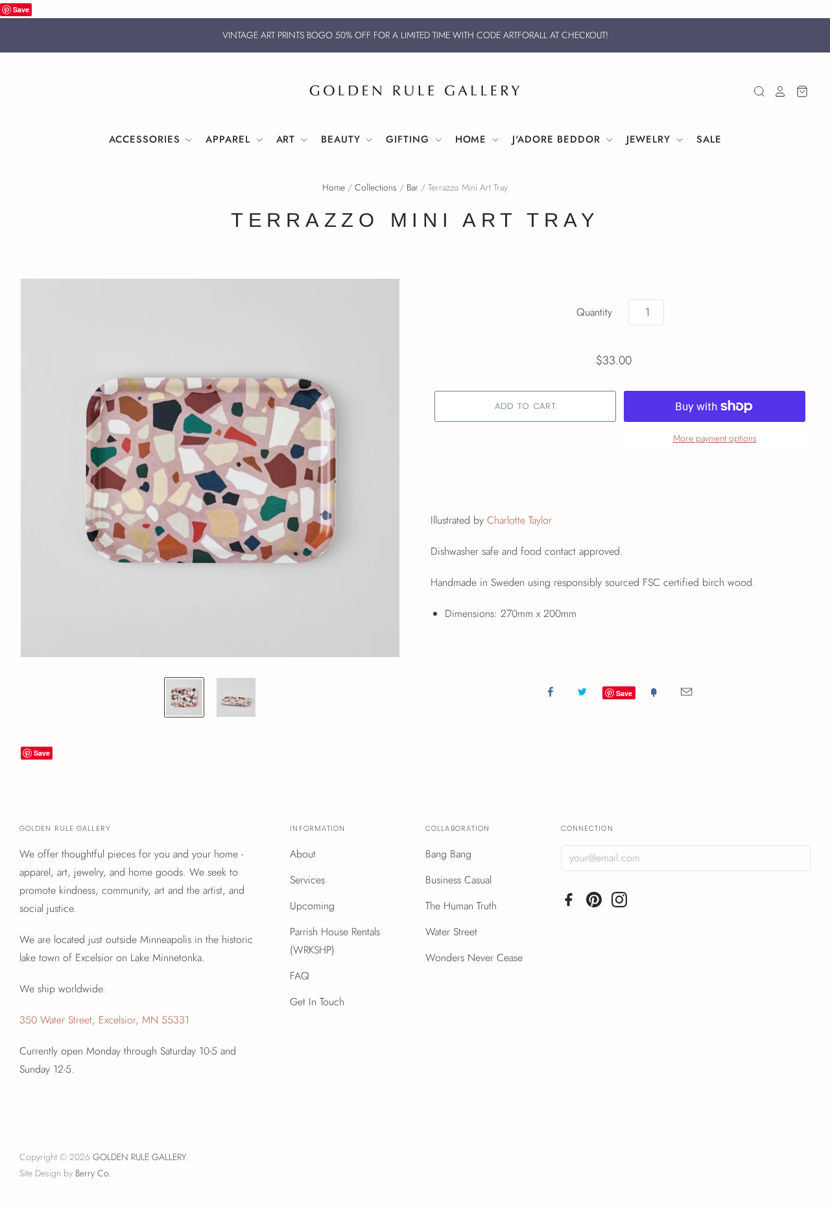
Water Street (451, 931)
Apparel (230, 139)
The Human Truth (461, 905)
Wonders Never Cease (474, 957)
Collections (376, 187)
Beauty (342, 139)
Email (686, 691)
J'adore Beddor (558, 139)
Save (21, 9)
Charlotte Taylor (519, 520)
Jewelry (650, 139)
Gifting (409, 139)
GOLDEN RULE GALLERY (139, 1156)
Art (288, 139)
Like (550, 691)
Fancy (653, 691)
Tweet (582, 691)
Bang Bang (448, 853)
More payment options (715, 438)
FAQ (299, 975)
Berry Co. (93, 1173)
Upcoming (312, 905)
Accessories (146, 139)
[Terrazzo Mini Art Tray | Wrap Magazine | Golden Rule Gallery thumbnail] (184, 697)
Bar (412, 187)
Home (473, 139)
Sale (709, 139)
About (303, 853)
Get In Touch (317, 1001)
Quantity (594, 312)
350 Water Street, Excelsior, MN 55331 (104, 1019)
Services (307, 879)
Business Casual (458, 879)
